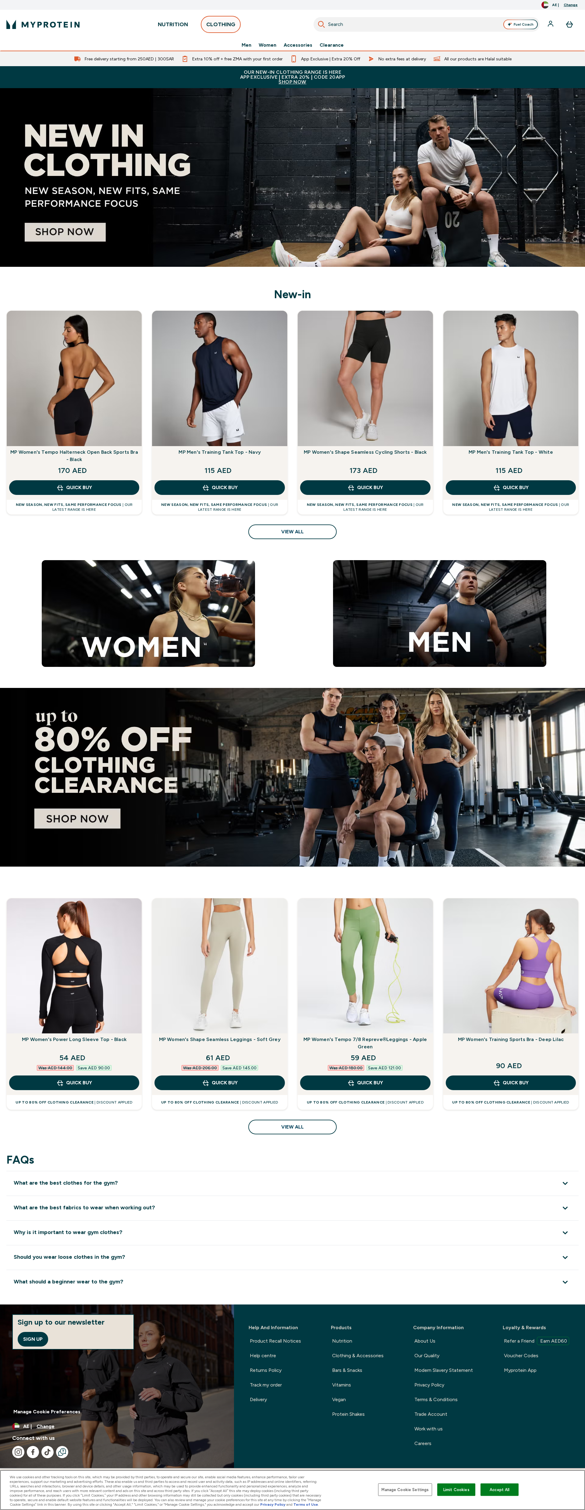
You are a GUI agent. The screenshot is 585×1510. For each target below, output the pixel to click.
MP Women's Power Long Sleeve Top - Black (74, 1039)
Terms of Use (305, 1504)
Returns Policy (266, 1370)
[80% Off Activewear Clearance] (292, 777)
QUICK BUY (79, 487)
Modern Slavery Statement (443, 1370)
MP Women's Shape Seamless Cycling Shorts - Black (365, 452)
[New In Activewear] (292, 177)
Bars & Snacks (347, 1370)
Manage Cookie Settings (405, 1489)
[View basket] (569, 24)
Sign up (33, 1339)
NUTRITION (173, 24)
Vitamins (341, 1384)
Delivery (258, 1399)
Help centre (263, 1355)
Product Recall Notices (275, 1341)
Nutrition (342, 1341)
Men (246, 45)
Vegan (339, 1399)
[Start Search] (321, 24)
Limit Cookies (456, 1489)
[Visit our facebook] (33, 1452)
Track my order (266, 1384)
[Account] (551, 24)
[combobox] (427, 24)
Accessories (298, 45)
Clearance (332, 45)
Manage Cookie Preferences (46, 1411)
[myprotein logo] (43, 24)
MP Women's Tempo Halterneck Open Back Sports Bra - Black (74, 455)
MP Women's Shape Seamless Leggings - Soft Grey (220, 1039)
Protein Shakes (348, 1414)
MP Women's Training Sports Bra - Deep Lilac (511, 1039)
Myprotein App (520, 1370)
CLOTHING (220, 24)
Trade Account (430, 1414)
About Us (424, 1341)
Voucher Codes (521, 1355)
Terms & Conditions (436, 1399)
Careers (422, 1443)
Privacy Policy (429, 1384)
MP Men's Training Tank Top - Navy (220, 452)
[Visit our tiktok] (47, 1452)
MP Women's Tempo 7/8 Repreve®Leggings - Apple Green (365, 1043)
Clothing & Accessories (358, 1355)
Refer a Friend (535, 1341)
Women (267, 45)
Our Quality (426, 1355)
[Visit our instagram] (18, 1452)
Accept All (499, 1489)
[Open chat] (62, 1452)
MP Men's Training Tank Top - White (511, 452)
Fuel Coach (524, 24)
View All (292, 531)
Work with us (428, 1428)
